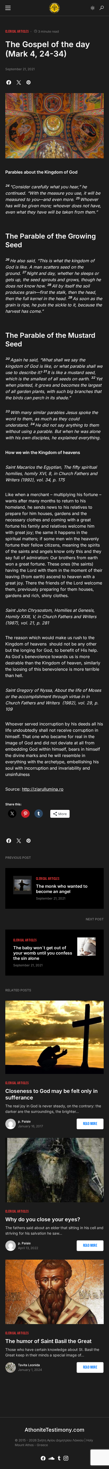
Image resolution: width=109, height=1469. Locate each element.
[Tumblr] (59, 1458)
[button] (8, 8)
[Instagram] (65, 1458)
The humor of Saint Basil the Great (48, 1341)
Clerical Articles (17, 31)
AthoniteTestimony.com (54, 1430)
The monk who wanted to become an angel (62, 889)
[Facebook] (43, 1458)
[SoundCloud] (51, 1458)
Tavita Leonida (29, 1365)
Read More (90, 1123)
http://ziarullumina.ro (42, 789)
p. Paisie (24, 1121)
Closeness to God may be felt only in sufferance (51, 1094)
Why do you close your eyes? (42, 1219)
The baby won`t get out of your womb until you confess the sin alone (42, 953)
